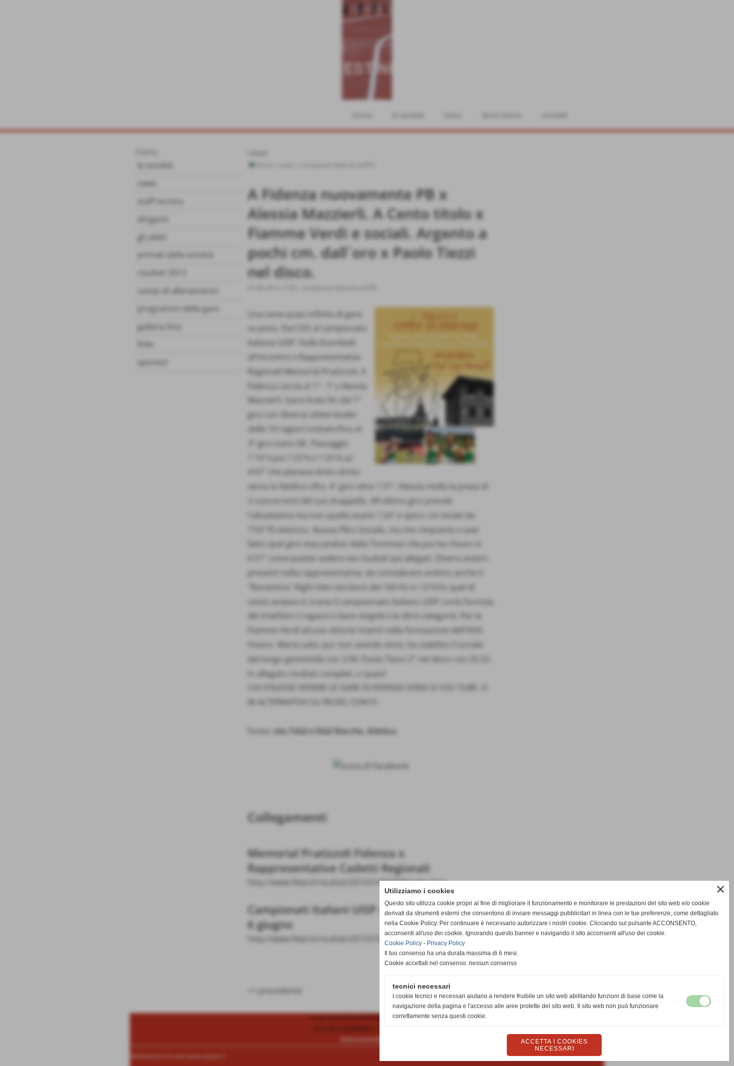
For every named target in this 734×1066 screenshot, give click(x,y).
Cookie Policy (403, 943)
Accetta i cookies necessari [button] (554, 1045)
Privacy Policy (446, 943)
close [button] (721, 889)
